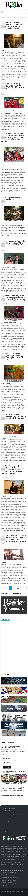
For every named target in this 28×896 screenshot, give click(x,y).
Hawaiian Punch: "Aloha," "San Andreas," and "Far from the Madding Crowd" (15, 25)
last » (23, 588)
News (4, 819)
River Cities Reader (21, 667)
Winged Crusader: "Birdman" (13, 198)
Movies (4, 827)
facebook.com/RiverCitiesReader (9, 884)
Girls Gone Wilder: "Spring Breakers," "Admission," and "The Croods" (14, 356)
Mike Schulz (6, 32)
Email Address (7, 762)
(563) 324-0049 (4, 874)
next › (18, 588)
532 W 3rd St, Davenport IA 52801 (9, 872)
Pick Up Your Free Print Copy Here (11, 808)
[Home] (14, 4)
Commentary (6, 821)
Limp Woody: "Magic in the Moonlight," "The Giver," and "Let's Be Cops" (15, 244)
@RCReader (4, 885)
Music (4, 825)
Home (3, 16)
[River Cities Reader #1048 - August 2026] (14, 643)
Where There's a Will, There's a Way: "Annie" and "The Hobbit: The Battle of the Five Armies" (13, 137)
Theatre (4, 823)
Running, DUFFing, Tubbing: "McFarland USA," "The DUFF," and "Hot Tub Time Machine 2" (13, 87)
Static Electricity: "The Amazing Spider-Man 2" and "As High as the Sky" (15, 297)
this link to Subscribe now (14, 795)
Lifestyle (5, 831)
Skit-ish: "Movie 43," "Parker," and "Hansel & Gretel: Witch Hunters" (15, 416)
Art (3, 829)
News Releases (6, 833)
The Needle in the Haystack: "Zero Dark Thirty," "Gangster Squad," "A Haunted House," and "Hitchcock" (12, 470)
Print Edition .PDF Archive (9, 810)
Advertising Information (8, 813)
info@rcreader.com (5, 876)
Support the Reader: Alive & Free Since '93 (13, 815)
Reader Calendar (7, 817)
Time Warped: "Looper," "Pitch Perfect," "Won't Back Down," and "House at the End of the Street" (13, 539)
